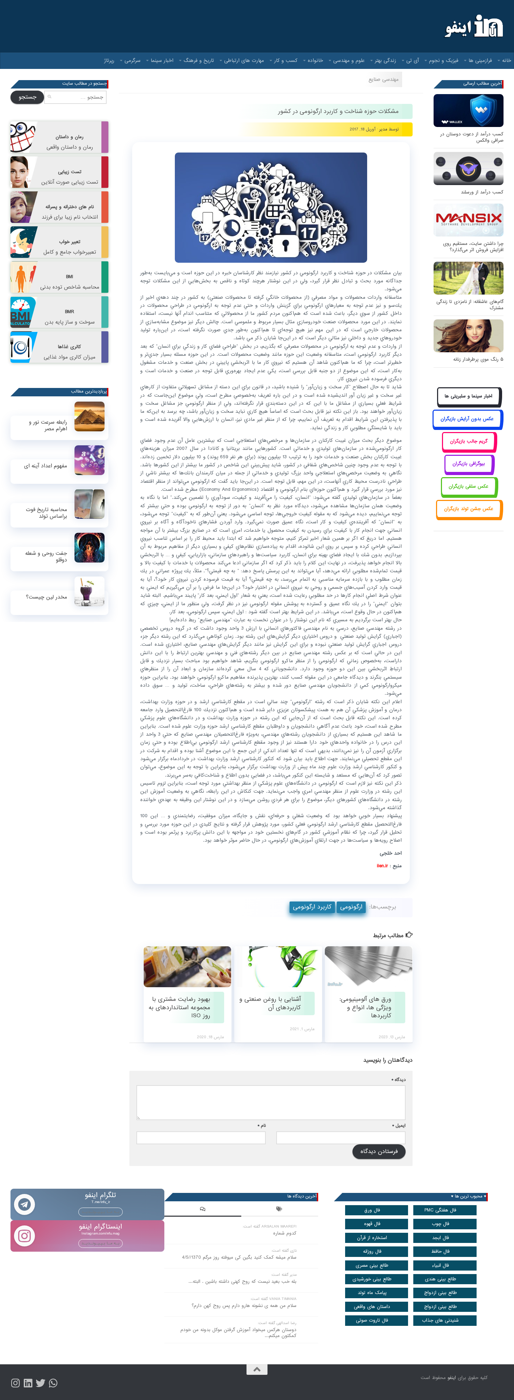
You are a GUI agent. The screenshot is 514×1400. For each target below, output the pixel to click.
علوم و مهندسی (349, 60)
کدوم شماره (285, 1233)
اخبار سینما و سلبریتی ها (468, 396)
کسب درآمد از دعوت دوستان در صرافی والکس (472, 137)
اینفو (452, 1377)
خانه (506, 60)
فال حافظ (440, 1251)
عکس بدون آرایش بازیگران (467, 419)
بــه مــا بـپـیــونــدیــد (100, 1212)
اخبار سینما (162, 60)
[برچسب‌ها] (279, 1210)
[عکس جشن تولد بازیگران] (468, 517)
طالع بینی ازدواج (440, 1292)
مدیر (383, 129)
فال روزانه (372, 1251)
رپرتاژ (109, 60)
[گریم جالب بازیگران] (468, 449)
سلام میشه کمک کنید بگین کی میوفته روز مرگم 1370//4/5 (239, 1257)
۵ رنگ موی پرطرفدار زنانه (478, 359)
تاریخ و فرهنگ (199, 60)
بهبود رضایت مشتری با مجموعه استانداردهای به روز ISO (179, 1007)
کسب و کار (286, 60)
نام (262, 1125)
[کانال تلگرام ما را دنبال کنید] (53, 1383)
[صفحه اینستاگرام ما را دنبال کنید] (15, 1383)
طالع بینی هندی (440, 1279)
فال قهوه (372, 1224)
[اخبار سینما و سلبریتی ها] (468, 404)
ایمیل (399, 1125)
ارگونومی (351, 907)
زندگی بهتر (385, 60)
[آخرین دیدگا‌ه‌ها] (202, 1210)
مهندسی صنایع (384, 79)
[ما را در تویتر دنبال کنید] (40, 1383)
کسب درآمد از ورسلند (482, 192)
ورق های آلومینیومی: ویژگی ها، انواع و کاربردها (365, 1007)
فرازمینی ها (480, 60)
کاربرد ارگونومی (312, 907)
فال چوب (440, 1224)
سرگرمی (132, 60)
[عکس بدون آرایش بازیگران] (467, 426)
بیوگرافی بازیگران (468, 463)
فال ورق (372, 1210)
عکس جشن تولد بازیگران (468, 508)
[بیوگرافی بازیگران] (468, 471)
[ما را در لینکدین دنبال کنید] (28, 1383)
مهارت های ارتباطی (244, 60)
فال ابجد (440, 1238)
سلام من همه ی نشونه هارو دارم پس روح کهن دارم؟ (244, 1305)
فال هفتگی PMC (440, 1210)
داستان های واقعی (372, 1306)
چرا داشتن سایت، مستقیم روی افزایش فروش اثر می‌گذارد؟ (473, 247)
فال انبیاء (440, 1265)
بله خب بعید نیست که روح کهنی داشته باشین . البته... (242, 1281)
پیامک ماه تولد (372, 1292)
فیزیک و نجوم (443, 60)
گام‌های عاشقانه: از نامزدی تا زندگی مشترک (470, 305)
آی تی (412, 60)
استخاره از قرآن (372, 1238)
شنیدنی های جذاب (440, 1320)
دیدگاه (399, 1079)
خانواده (315, 60)
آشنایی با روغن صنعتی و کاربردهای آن (270, 1003)
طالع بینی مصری (372, 1265)
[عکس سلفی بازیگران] (469, 494)
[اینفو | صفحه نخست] (473, 26)
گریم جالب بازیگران (468, 441)
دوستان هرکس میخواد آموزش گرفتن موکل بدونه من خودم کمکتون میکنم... (238, 1332)
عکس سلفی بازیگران (468, 486)
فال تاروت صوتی (372, 1320)
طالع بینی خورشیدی (372, 1279)
